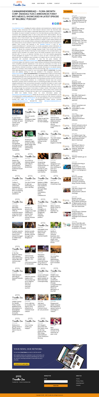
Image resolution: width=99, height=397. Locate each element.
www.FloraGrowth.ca (54, 68)
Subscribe (56, 385)
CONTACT (57, 3)
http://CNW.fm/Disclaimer (28, 98)
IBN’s (60, 44)
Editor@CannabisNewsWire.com (52, 101)
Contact (78, 385)
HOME (33, 3)
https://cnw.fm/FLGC (18, 73)
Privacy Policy (79, 381)
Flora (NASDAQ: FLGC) (18, 28)
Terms (78, 379)
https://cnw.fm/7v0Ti (31, 60)
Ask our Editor (29, 99)
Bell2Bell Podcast (45, 44)
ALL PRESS (49, 3)
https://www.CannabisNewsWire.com (22, 94)
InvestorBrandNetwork (36, 102)
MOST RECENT (41, 3)
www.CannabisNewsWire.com (20, 101)
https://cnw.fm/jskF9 (17, 60)
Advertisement (80, 383)
